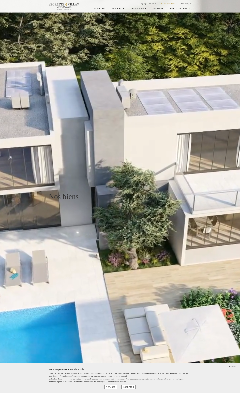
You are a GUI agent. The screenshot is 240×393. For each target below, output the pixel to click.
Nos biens (99, 9)
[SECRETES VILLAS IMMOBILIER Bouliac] (64, 6)
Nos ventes (118, 9)
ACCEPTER (128, 387)
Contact (158, 9)
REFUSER (111, 387)
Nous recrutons (168, 4)
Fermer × (232, 366)
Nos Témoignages (180, 9)
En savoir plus (100, 382)
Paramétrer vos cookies (116, 382)
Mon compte (185, 4)
